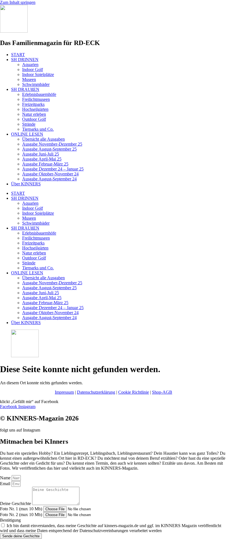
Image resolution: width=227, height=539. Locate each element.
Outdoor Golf (34, 119)
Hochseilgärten (35, 109)
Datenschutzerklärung (96, 392)
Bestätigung (10, 520)
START (18, 54)
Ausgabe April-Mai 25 (41, 159)
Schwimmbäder (36, 84)
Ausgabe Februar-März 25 (45, 164)
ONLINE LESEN (27, 134)
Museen (29, 79)
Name (6, 477)
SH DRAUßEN (25, 89)
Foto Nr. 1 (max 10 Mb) (21, 508)
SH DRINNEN (24, 59)
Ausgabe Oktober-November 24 (50, 174)
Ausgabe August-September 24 (49, 179)
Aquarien (30, 64)
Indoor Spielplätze (38, 74)
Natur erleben (34, 114)
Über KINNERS (26, 184)
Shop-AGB (162, 392)
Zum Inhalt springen (17, 2)
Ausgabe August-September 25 (49, 149)
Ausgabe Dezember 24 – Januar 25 (53, 169)
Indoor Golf (32, 69)
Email (5, 483)
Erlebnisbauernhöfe (39, 94)
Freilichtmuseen (36, 99)
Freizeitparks (33, 104)
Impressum (64, 392)
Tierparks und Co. (38, 129)
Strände (28, 124)
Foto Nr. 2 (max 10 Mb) (21, 514)
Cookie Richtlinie (133, 392)
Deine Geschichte (16, 503)
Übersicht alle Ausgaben (43, 139)
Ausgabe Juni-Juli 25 (40, 154)
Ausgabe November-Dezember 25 (52, 144)
